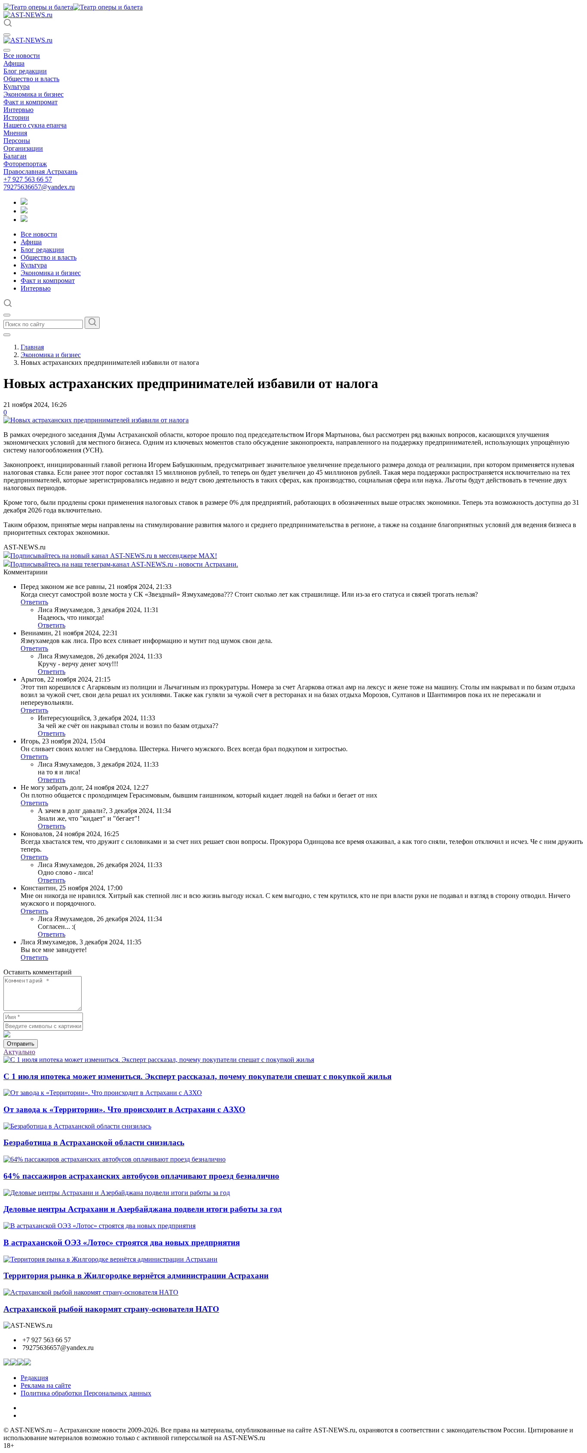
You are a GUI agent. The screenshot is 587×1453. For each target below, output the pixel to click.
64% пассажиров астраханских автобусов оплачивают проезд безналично (141, 1175)
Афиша (13, 63)
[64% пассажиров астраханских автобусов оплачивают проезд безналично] (114, 1159)
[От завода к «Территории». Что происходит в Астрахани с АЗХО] (102, 1092)
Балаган (15, 156)
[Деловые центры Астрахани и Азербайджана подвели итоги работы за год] (116, 1192)
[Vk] (24, 219)
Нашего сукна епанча (35, 125)
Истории (16, 117)
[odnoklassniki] (24, 211)
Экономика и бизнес (33, 94)
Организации (23, 148)
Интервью (18, 109)
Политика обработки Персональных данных (86, 1393)
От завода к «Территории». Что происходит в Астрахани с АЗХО (124, 1109)
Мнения (15, 133)
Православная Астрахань (40, 171)
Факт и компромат (30, 102)
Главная (32, 347)
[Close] (6, 50)
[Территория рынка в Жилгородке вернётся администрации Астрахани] (110, 1259)
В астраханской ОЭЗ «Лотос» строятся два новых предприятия (121, 1242)
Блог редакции (25, 71)
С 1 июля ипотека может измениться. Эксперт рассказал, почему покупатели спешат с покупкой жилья (197, 1076)
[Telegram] (24, 202)
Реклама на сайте (46, 1385)
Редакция (34, 1377)
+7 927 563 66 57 (27, 179)
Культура (16, 86)
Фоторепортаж (25, 163)
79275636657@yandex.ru (39, 187)
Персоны (16, 140)
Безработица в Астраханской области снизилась (93, 1142)
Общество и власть (31, 78)
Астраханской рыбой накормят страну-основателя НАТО (111, 1308)
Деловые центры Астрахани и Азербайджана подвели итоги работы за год (142, 1208)
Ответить (34, 602)
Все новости (21, 55)
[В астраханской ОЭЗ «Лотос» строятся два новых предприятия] (99, 1225)
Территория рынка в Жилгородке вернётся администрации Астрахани (136, 1275)
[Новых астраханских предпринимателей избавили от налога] (96, 420)
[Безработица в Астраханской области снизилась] (77, 1126)
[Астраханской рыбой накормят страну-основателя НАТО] (90, 1292)
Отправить (20, 1043)
